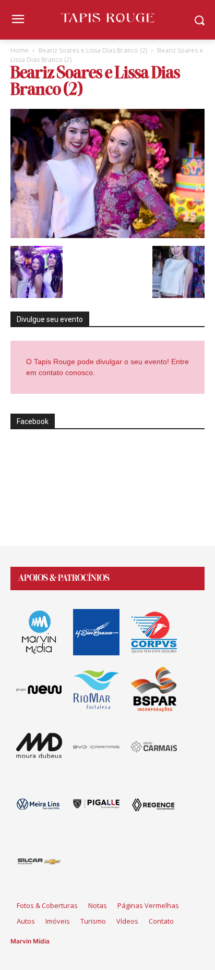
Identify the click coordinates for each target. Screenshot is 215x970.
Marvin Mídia (30, 941)
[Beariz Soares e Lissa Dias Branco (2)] (107, 235)
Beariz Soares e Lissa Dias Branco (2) (93, 50)
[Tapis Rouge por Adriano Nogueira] (107, 17)
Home (19, 50)
